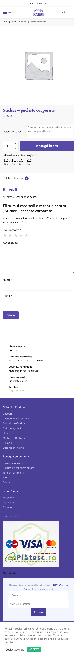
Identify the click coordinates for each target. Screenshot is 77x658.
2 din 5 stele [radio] (10, 235)
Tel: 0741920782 (38, 3)
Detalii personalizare (14, 131)
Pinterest (8, 507)
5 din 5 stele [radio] (26, 235)
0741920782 (16, 391)
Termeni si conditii (13, 472)
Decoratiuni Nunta (13, 448)
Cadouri (7, 414)
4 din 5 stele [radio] (21, 235)
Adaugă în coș (47, 146)
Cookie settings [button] (15, 649)
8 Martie (7, 443)
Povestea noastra (13, 463)
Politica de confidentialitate (18, 468)
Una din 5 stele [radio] (5, 235)
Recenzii (18, 178)
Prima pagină (9, 21)
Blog (5, 477)
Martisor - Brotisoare (15, 438)
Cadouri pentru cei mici (16, 418)
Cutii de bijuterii (12, 428)
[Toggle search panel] (64, 12)
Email (7, 296)
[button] (71, 12)
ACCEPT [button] (34, 649)
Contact (7, 482)
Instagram (9, 502)
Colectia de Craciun (14, 423)
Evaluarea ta (12, 230)
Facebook (8, 497)
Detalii (6, 178)
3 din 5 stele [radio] (16, 235)
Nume (8, 280)
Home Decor (10, 433)
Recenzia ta (11, 243)
